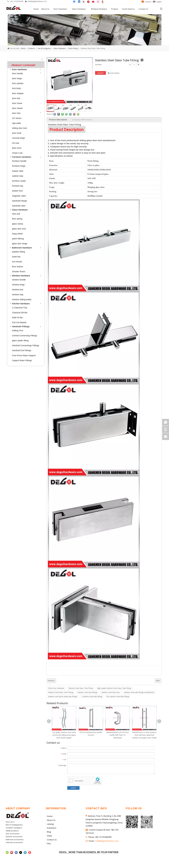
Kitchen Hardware (21, 303)
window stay (17, 294)
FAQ (49, 843)
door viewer (17, 108)
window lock (17, 289)
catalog (50, 824)
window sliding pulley (21, 299)
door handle (17, 73)
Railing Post (17, 330)
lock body (16, 88)
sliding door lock (19, 128)
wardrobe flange (19, 201)
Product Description (58, 119)
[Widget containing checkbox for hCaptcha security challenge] (84, 780)
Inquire (100, 73)
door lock (16, 113)
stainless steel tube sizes (110, 692)
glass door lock (19, 229)
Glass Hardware (20, 210)
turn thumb (17, 261)
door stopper (18, 93)
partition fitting (18, 252)
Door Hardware (19, 69)
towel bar (16, 257)
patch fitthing (18, 238)
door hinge (17, 78)
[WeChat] (7, 852)
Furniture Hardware (21, 157)
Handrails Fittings (21, 326)
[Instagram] (98, 2)
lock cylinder (17, 83)
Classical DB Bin (19, 312)
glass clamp (17, 224)
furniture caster (19, 181)
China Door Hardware (56, 688)
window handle (19, 280)
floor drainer (17, 266)
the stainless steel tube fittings (118, 696)
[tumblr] (103, 2)
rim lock (15, 143)
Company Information (82, 119)
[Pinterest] (88, 2)
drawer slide (17, 171)
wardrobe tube (18, 206)
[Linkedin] (79, 2)
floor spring (17, 219)
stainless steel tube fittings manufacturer (139, 692)
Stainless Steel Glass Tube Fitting (80, 688)
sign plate (16, 123)
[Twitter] (84, 2)
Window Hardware (21, 276)
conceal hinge (18, 138)
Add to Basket (114, 73)
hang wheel (17, 234)
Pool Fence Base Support (24, 355)
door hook (16, 133)
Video (49, 835)
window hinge (18, 284)
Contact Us (52, 839)
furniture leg (17, 186)
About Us (51, 820)
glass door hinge (19, 243)
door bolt (16, 98)
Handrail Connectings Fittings (25, 345)
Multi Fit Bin (17, 317)
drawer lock (17, 191)
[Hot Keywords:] (161, 9)
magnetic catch (19, 196)
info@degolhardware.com (37, 1)
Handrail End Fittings (21, 350)
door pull (16, 214)
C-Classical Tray (19, 307)
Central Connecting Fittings (24, 335)
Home (49, 816)
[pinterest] (11, 852)
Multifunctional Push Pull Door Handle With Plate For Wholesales (90, 735)
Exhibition (51, 828)
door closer (17, 103)
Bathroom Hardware (22, 248)
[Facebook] (74, 2)
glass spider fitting (20, 340)
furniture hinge (18, 166)
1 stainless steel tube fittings (91, 696)
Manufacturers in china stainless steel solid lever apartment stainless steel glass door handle (118, 735)
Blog (49, 831)
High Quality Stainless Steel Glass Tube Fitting (114, 688)
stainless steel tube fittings (87, 692)
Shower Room (18, 271)
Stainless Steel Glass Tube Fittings (60, 692)
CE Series (16, 118)
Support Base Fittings (22, 360)
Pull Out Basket (19, 322)
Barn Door (16, 148)
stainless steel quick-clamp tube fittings (62, 696)
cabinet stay (17, 176)
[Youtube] (93, 2)
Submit (73, 788)
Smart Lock (17, 153)
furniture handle (19, 161)
